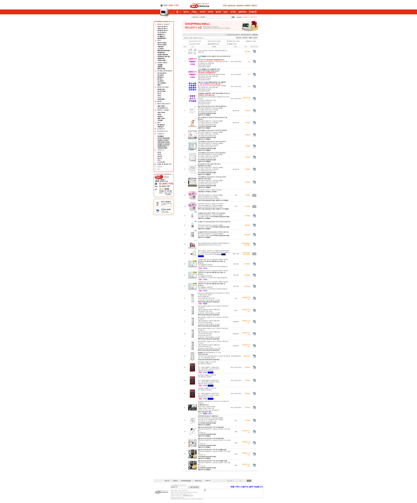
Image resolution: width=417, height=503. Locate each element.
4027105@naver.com (188, 495)
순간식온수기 (245, 17)
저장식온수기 (254, 17)
